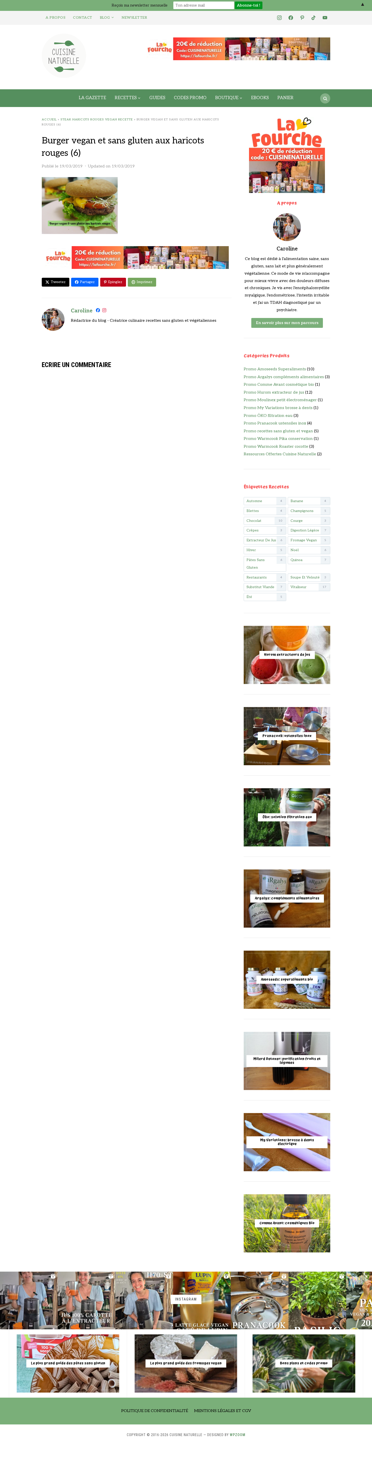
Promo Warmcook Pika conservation (278, 438)
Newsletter (134, 17)
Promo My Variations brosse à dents (278, 408)
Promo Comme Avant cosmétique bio (279, 384)
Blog (105, 17)
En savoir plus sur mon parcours (287, 323)
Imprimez (144, 282)
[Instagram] (104, 311)
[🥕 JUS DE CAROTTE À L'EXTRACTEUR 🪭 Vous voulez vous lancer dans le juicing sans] (86, 1300)
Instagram (186, 1299)
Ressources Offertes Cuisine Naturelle (280, 454)
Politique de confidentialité (154, 1411)
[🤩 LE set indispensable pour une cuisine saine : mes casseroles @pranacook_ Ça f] (259, 1300)
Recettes (126, 97)
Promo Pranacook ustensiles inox (275, 423)
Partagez (87, 282)
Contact (82, 17)
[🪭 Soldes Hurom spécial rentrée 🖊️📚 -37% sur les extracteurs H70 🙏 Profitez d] (144, 1300)
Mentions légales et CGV (222, 1411)
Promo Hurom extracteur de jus (274, 392)
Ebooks (260, 97)
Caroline (81, 311)
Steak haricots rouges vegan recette (96, 119)
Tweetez (58, 282)
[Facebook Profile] (98, 311)
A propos (55, 17)
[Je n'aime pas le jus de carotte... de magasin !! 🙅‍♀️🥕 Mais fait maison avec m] (29, 1300)
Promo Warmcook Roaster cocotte (276, 446)
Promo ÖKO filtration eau (268, 415)
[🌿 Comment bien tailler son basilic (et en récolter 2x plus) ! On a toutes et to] (317, 1300)
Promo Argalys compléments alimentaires (284, 377)
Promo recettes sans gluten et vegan (278, 431)
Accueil (49, 119)
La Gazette (92, 97)
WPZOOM (237, 1435)
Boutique (226, 97)
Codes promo (190, 97)
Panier (285, 97)
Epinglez (115, 282)
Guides (157, 97)
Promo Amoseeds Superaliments (275, 369)
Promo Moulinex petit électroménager (280, 400)
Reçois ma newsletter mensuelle (140, 5)
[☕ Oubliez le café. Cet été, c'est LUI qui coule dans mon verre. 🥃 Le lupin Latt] (202, 1300)
